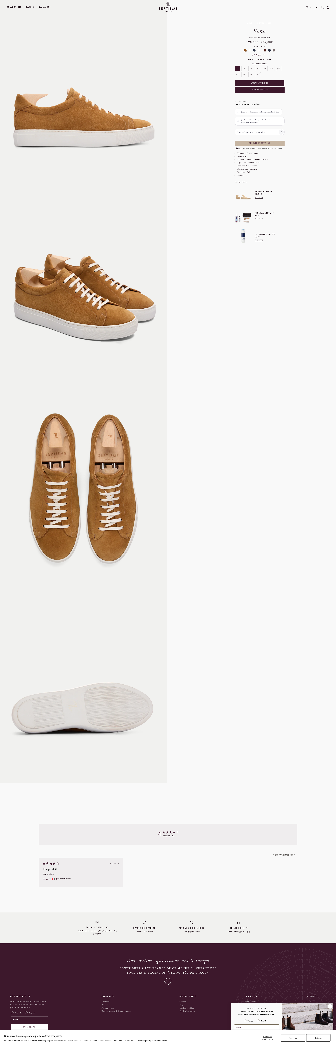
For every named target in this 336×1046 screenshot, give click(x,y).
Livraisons (105, 1001)
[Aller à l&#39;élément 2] (173, 53)
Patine (30, 7)
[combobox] (285, 855)
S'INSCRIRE (29, 1027)
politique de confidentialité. (157, 1040)
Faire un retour (107, 1007)
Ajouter (259, 197)
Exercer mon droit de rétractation (116, 1011)
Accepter (293, 1038)
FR (307, 7)
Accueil (250, 23)
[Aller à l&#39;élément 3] (173, 63)
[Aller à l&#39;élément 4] (173, 74)
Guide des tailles (259, 63)
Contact (182, 1001)
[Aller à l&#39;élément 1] (173, 42)
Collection (13, 7)
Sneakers (261, 23)
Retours (104, 1004)
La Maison (45, 7)
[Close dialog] (330, 1006)
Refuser (318, 1038)
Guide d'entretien (187, 1011)
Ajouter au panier (260, 83)
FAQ (181, 1004)
